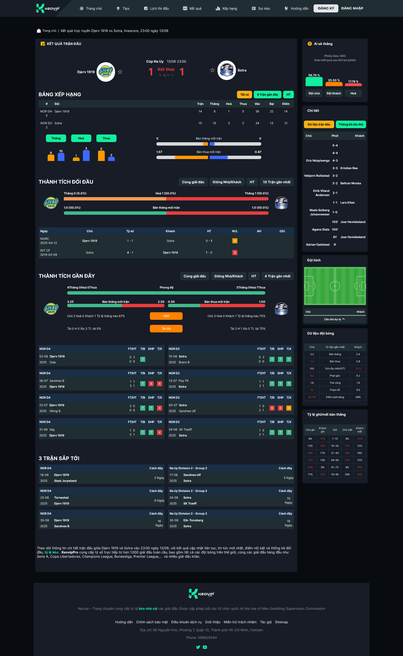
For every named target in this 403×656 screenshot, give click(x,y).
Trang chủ (49, 30)
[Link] (47, 8)
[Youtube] (204, 648)
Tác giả (266, 622)
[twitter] (198, 648)
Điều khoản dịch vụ (186, 622)
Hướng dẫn (124, 622)
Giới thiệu (212, 622)
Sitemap (281, 622)
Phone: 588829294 (201, 637)
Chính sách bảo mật (152, 622)
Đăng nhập (352, 8)
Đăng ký (326, 8)
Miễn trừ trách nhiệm (240, 622)
